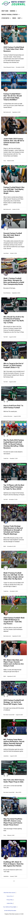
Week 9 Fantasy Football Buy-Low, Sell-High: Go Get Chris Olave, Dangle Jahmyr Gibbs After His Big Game (14, 576)
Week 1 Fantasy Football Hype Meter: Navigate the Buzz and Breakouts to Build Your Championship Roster (14, 281)
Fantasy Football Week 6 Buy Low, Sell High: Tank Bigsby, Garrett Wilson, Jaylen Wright (14, 190)
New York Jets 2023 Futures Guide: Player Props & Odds (14, 781)
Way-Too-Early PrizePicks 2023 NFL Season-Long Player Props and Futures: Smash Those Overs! (13, 822)
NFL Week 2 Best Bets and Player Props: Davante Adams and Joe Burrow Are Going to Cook (14, 663)
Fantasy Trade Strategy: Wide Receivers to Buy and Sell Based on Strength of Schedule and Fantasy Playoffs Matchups (13, 530)
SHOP (19, 18)
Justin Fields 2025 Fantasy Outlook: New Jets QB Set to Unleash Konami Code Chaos (14, 142)
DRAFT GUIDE (5, 11)
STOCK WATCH (5, 18)
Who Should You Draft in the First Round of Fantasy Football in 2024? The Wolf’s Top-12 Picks (14, 320)
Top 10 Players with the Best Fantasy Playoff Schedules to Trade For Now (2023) (14, 487)
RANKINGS (12, 11)
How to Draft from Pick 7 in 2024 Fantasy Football (13, 406)
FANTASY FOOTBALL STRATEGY (10, 14)
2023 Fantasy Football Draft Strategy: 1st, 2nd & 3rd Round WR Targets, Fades (14, 702)
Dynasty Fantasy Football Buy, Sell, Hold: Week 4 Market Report (13, 235)
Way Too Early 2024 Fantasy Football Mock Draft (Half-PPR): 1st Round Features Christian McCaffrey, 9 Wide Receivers (14, 444)
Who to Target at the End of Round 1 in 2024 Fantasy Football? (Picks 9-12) (13, 365)
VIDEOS (14, 18)
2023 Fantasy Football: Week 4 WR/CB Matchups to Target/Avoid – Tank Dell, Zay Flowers (14, 621)
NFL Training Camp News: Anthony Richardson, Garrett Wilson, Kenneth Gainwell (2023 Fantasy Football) (14, 742)
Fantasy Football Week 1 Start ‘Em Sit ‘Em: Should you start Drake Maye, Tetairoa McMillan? (13, 97)
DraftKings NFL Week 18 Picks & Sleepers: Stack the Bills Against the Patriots (13, 864)
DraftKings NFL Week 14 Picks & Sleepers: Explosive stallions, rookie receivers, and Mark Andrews (14, 906)
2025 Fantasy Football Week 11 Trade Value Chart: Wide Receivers (14, 49)
